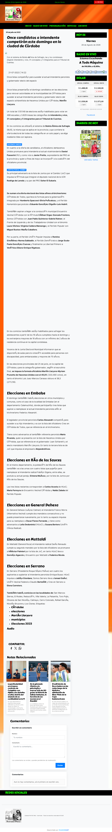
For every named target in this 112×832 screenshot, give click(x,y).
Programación (57, 26)
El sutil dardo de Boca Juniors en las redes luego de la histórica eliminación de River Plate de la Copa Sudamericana (60, 691)
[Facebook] (106, 2)
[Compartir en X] (15, 648)
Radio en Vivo (40, 26)
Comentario (15, 743)
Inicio (28, 26)
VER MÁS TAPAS (91, 160)
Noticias (71, 26)
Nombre (14, 734)
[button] (92, 2)
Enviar (60, 765)
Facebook (91, 115)
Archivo (82, 26)
